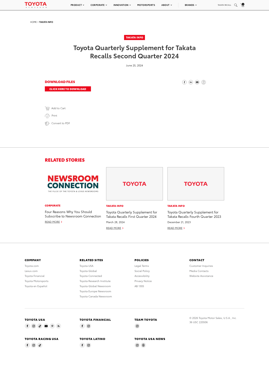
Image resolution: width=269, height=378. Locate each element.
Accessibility (142, 276)
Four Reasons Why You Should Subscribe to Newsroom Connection (73, 213)
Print (54, 115)
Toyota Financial (34, 276)
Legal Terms (141, 266)
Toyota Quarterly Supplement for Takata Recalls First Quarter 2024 (131, 214)
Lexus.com (31, 271)
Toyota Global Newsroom (95, 286)
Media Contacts (199, 271)
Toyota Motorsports (36, 281)
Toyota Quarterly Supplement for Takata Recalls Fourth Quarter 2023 (194, 214)
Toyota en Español (36, 286)
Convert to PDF (60, 123)
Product (76, 4)
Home (33, 21)
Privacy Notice (143, 281)
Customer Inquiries (201, 266)
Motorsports (146, 4)
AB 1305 (139, 286)
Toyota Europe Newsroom (95, 291)
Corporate (98, 4)
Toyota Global (88, 271)
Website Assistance (201, 276)
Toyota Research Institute (95, 281)
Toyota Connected (91, 276)
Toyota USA (86, 266)
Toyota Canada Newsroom (96, 296)
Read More (52, 221)
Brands (189, 4)
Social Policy (142, 271)
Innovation (120, 4)
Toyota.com (32, 266)
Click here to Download (67, 89)
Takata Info (46, 21)
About (165, 4)
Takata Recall (224, 4)
